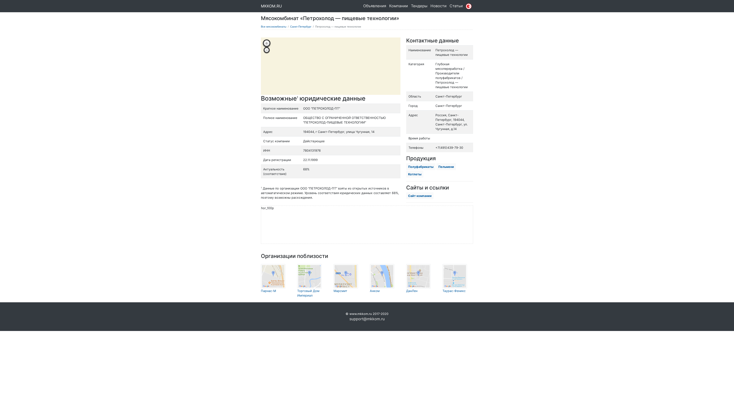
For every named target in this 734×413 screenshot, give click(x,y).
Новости (438, 6)
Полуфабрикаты (421, 167)
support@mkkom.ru (367, 319)
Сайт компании (420, 196)
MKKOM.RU (271, 6)
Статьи (456, 6)
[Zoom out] (267, 50)
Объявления (374, 6)
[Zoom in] (266, 43)
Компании (398, 6)
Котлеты (414, 174)
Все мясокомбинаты (273, 26)
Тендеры (419, 6)
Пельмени (446, 167)
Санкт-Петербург (300, 26)
